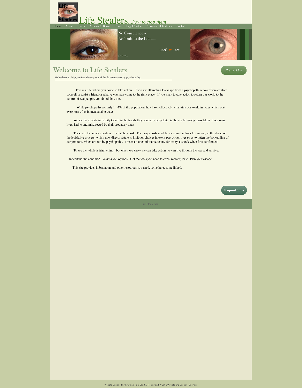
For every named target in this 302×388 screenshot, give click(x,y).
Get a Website (168, 385)
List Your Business (188, 385)
